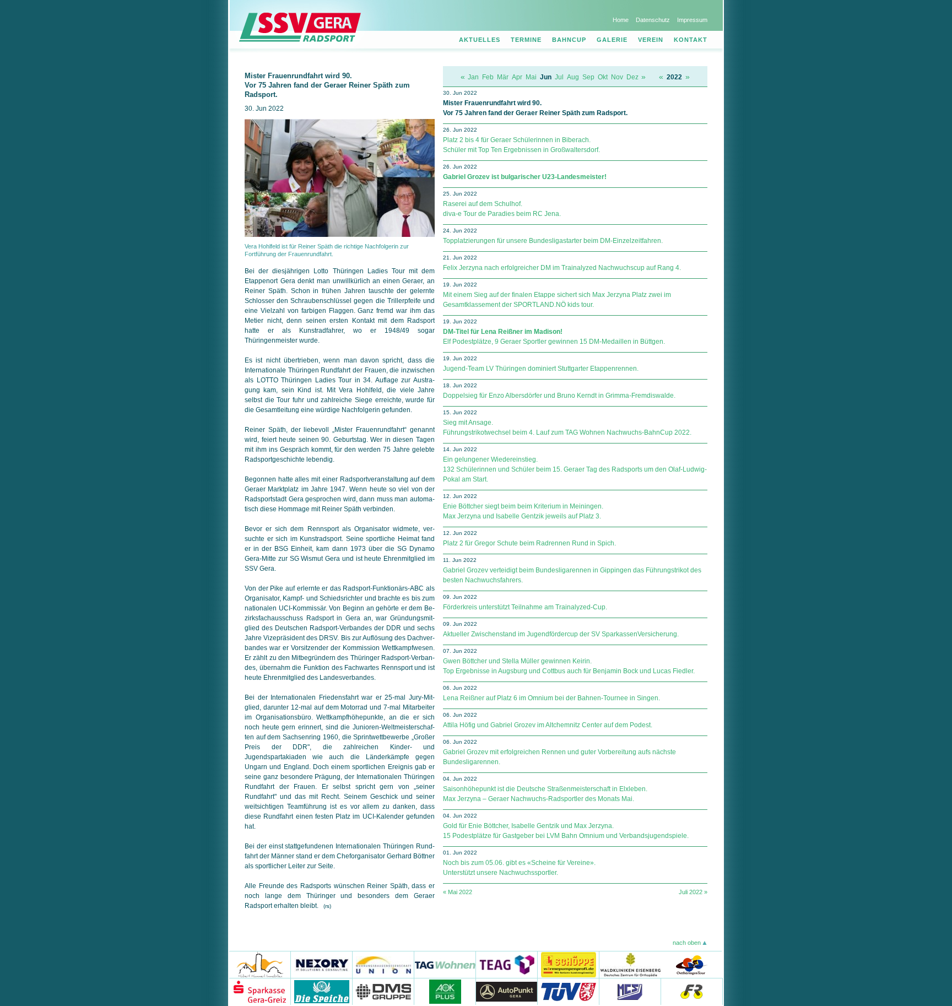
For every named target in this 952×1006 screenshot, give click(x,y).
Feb (488, 77)
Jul (559, 77)
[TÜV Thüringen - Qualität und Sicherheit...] (568, 991)
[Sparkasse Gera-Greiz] (260, 991)
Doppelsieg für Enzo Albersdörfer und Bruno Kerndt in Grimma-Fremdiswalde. (559, 395)
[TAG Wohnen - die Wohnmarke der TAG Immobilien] (445, 964)
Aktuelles (479, 39)
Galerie (612, 39)
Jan (473, 77)
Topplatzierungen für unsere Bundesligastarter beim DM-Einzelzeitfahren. (553, 241)
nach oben (687, 942)
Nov (617, 77)
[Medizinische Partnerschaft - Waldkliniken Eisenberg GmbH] (630, 964)
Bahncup (569, 39)
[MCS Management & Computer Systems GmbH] (630, 991)
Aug (573, 77)
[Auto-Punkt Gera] (507, 991)
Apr (517, 77)
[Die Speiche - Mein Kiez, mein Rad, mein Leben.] (322, 991)
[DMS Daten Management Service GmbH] (383, 991)
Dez (632, 77)
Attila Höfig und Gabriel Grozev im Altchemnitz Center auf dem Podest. (547, 725)
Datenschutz (653, 20)
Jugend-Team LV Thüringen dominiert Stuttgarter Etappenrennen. (541, 368)
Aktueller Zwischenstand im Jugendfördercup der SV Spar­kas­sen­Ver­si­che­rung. (561, 634)
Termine (526, 39)
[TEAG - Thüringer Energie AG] (507, 964)
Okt (603, 77)
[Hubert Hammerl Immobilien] (260, 964)
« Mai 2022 (457, 892)
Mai (531, 77)
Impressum (692, 20)
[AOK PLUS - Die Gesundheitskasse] (445, 991)
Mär (503, 77)
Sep (588, 77)
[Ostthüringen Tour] (691, 964)
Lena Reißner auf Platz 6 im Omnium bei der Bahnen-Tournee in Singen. (551, 698)
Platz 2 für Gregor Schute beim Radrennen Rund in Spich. (529, 543)
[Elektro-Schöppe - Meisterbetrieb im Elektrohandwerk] (568, 964)
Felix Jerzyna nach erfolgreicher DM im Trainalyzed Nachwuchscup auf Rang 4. (562, 268)
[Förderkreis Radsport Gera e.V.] (692, 991)
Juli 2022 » (693, 892)
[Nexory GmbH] (322, 964)
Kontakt (690, 39)
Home (621, 20)
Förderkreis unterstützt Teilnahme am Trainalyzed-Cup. (525, 607)
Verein (650, 39)
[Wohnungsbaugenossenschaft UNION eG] (383, 964)
